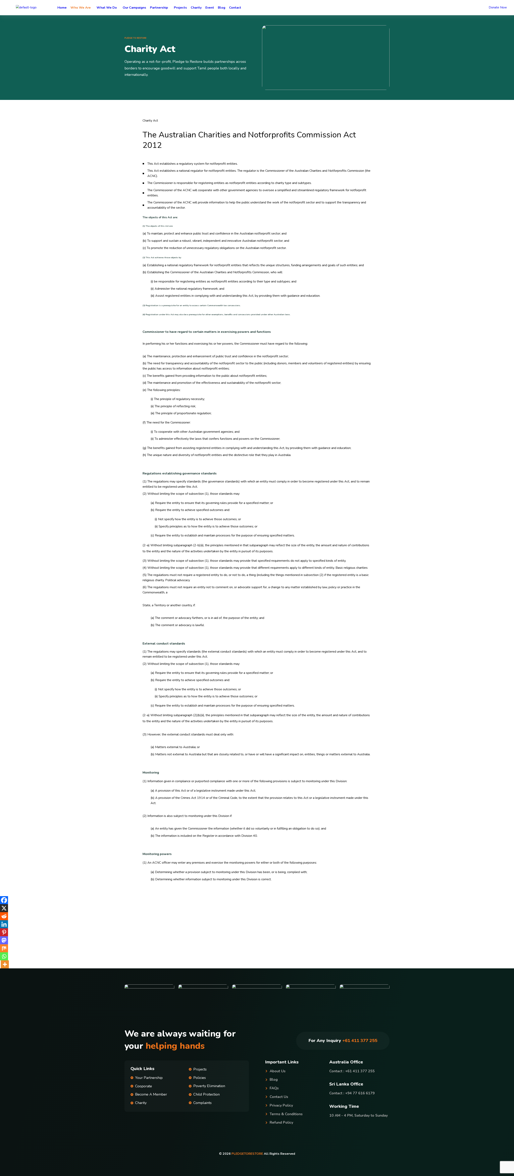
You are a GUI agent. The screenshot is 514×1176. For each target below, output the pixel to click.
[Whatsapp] (4, 956)
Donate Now (498, 7)
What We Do (107, 7)
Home (62, 7)
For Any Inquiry (342, 1041)
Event (209, 7)
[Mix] (4, 948)
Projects (180, 7)
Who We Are (80, 7)
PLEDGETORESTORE (247, 1154)
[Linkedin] (4, 924)
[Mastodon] (4, 940)
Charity (196, 7)
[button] (81, 7)
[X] (4, 908)
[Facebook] (4, 900)
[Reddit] (4, 916)
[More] (5, 964)
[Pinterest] (4, 932)
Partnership (159, 7)
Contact (235, 7)
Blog (221, 7)
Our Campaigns (134, 7)
